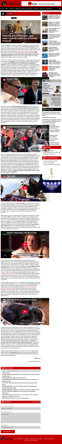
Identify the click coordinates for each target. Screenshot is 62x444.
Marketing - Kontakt (36, 438)
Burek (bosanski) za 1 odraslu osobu (52, 152)
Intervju (36, 8)
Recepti (47, 147)
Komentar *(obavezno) (6, 412)
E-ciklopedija (50, 158)
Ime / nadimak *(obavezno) (7, 406)
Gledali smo (49, 8)
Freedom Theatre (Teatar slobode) (51, 164)
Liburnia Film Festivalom (27, 51)
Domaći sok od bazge (48, 150)
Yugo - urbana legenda (48, 162)
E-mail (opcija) (4, 425)
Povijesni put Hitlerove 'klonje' (50, 161)
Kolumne (24, 8)
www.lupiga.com (34, 440)
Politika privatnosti (49, 438)
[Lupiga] (10, 3)
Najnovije (46, 13)
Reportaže (30, 8)
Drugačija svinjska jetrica (49, 154)
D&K (7, 8)
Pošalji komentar (7, 431)
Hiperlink (18, 8)
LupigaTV (10, 13)
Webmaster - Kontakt (23, 438)
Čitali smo (41, 8)
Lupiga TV (11, 8)
